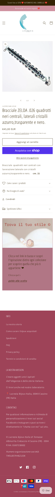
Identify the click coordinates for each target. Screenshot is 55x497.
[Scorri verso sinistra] (20, 100)
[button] (3, 23)
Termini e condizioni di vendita (21, 358)
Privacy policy (12, 352)
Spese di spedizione (22, 133)
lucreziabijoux (23, 491)
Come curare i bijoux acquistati (21, 331)
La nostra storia (14, 324)
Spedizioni (11, 338)
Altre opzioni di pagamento (27, 158)
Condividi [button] (10, 199)
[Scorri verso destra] (34, 100)
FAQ (8, 345)
